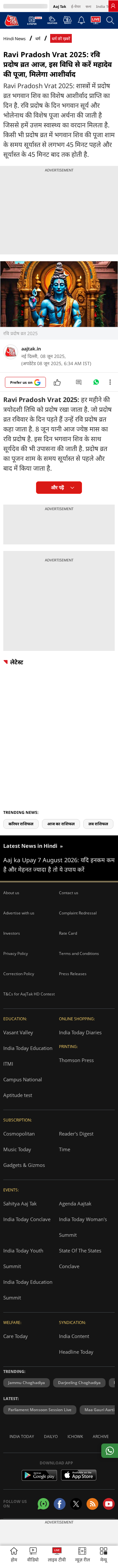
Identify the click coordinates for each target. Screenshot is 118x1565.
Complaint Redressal (78, 913)
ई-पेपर (76, 6)
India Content (74, 1336)
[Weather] (52, 22)
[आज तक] (11, 20)
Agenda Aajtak (75, 1203)
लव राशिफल (98, 824)
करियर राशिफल (21, 824)
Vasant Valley (18, 1032)
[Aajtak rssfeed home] (92, 1504)
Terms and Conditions (79, 953)
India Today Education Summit (27, 1290)
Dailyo (51, 1436)
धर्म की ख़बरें (61, 38)
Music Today (17, 1149)
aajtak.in (31, 349)
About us (11, 892)
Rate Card (68, 933)
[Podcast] (67, 20)
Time (64, 1149)
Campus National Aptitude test (22, 1087)
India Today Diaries (80, 1032)
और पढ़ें (57, 487)
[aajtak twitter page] (76, 1504)
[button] (103, 1555)
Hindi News (14, 38)
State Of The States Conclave (80, 1258)
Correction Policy (18, 973)
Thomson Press (76, 1060)
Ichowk (75, 1436)
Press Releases (73, 973)
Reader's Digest (76, 1133)
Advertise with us (18, 913)
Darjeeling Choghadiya (79, 1382)
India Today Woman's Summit (83, 1227)
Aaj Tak (59, 6)
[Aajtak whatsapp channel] (43, 1503)
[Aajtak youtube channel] (109, 1504)
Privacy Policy (15, 953)
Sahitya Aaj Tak (20, 1203)
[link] (113, 6)
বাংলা (88, 6)
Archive (101, 1436)
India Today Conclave (26, 1219)
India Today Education (27, 1048)
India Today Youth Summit (23, 1258)
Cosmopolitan (19, 1133)
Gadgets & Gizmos (24, 1165)
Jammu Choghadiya (26, 1382)
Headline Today (76, 1351)
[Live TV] (96, 22)
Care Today (15, 1336)
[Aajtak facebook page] (60, 1504)
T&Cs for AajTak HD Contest (29, 994)
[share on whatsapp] (109, 1451)
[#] (96, 384)
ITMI (8, 1063)
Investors (11, 933)
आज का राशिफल (61, 824)
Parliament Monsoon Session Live (39, 1409)
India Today (106, 6)
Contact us (68, 892)
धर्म (37, 38)
